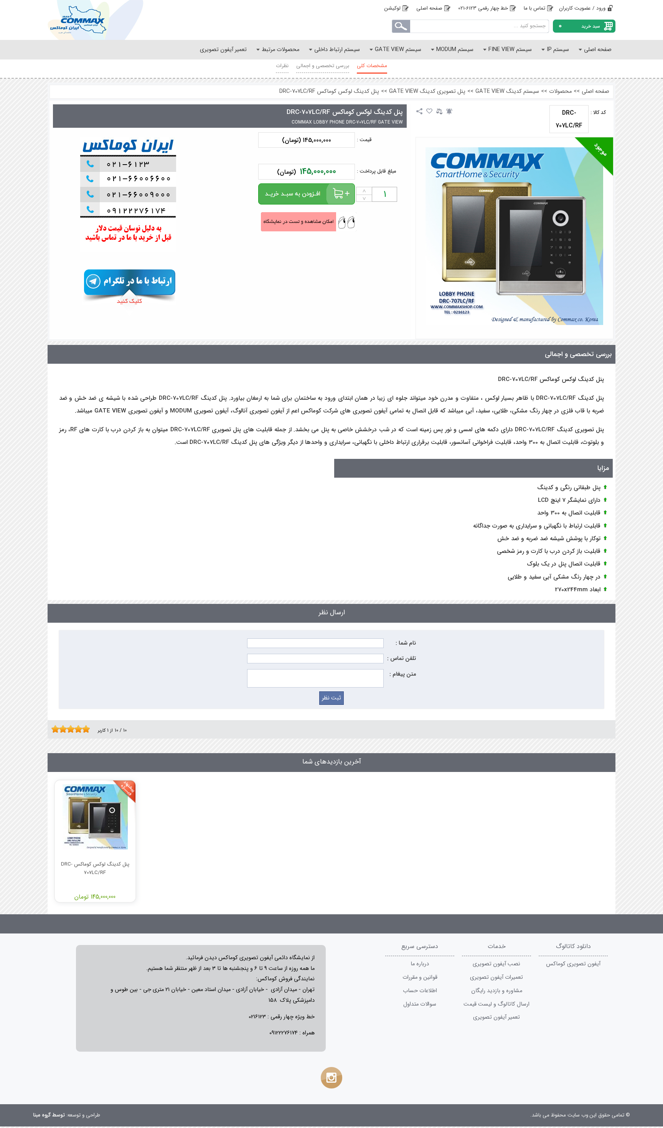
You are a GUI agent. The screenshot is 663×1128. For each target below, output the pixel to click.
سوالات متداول (419, 1004)
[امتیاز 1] (53, 729)
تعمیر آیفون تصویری (496, 1017)
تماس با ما (534, 8)
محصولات (560, 91)
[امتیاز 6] (72, 729)
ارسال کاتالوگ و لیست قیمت (496, 1004)
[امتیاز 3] (61, 729)
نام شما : (406, 643)
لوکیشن (392, 8)
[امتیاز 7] (76, 729)
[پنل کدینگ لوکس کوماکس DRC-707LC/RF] (514, 236)
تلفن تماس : (401, 658)
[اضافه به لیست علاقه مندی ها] (429, 111)
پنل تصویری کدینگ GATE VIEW (427, 91)
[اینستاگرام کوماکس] (331, 1077)
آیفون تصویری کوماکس (573, 964)
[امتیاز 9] (84, 729)
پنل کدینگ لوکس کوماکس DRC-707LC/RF (329, 91)
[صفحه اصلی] (109, 20)
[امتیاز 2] (57, 729)
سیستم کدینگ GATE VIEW (507, 91)
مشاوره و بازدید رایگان (496, 990)
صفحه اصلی (429, 8)
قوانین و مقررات (419, 977)
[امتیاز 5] (69, 729)
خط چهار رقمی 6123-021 (483, 8)
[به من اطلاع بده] (449, 111)
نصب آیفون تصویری (496, 964)
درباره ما (420, 964)
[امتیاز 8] (80, 729)
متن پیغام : (402, 674)
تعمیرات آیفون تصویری (496, 977)
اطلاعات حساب (420, 990)
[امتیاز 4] (65, 729)
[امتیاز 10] (88, 729)
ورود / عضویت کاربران (582, 8)
